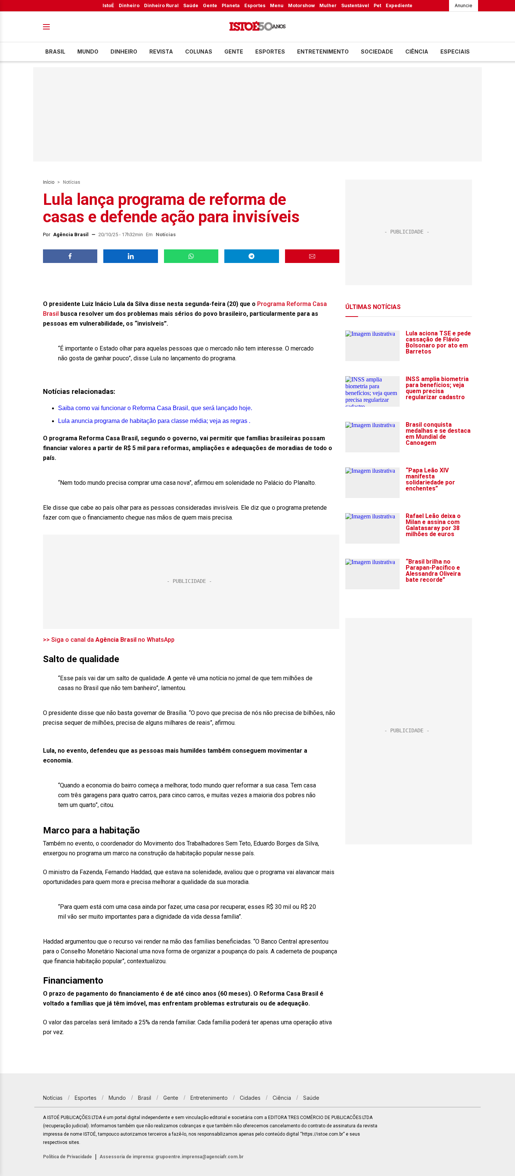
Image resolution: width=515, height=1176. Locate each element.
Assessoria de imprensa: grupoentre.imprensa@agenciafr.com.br (172, 1156)
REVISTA (161, 51)
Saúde (190, 5)
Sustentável (355, 5)
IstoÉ (108, 5)
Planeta (231, 5)
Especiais (455, 51)
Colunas (198, 51)
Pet (377, 5)
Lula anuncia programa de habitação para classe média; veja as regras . (154, 421)
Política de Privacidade (67, 1156)
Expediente (399, 5)
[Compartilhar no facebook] (70, 256)
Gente (210, 5)
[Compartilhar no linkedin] (130, 256)
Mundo (87, 51)
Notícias (71, 182)
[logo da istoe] (257, 27)
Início (48, 182)
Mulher (328, 5)
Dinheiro (129, 5)
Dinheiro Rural (161, 5)
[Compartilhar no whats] (191, 256)
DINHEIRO (123, 51)
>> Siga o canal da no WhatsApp (109, 639)
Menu (277, 5)
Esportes (254, 5)
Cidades (250, 1098)
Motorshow (301, 5)
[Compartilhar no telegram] (251, 256)
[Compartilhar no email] (312, 256)
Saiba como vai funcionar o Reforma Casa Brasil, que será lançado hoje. (155, 408)
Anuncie (463, 5)
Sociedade (377, 51)
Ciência (416, 51)
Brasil (55, 51)
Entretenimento (323, 51)
